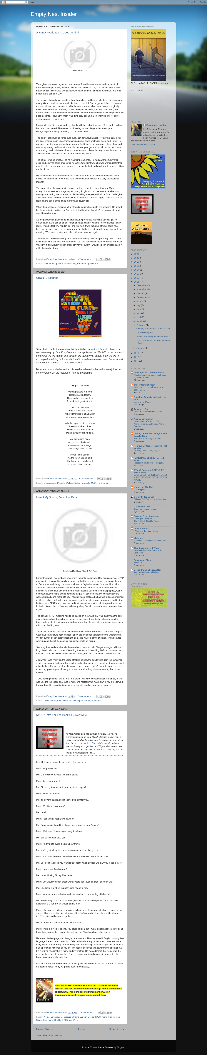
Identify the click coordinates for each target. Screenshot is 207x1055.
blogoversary (50, 483)
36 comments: (85, 696)
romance (81, 263)
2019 (137, 262)
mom (104, 1017)
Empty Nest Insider (54, 14)
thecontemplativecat (144, 385)
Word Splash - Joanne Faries (149, 372)
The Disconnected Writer (147, 548)
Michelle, (57, 369)
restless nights (76, 700)
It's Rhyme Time (142, 506)
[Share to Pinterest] (109, 259)
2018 (137, 266)
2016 (137, 274)
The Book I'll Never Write (66, 1020)
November (142, 289)
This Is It (138, 562)
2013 (137, 353)
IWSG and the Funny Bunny (146, 531)
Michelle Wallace (65, 483)
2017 (137, 270)
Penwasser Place (142, 560)
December (142, 285)
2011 (136, 361)
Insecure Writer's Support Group (91, 743)
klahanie (138, 538)
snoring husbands (92, 700)
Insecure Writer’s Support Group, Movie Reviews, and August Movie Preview (149, 423)
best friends (49, 263)
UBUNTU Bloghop (47, 277)
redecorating (70, 263)
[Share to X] (103, 259)
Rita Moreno (114, 1017)
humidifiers (62, 700)
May (139, 313)
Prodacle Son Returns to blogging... (149, 463)
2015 (137, 278)
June (139, 309)
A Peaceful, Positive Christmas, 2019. (150, 541)
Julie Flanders (141, 528)
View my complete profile (143, 144)
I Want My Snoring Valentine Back (56, 497)
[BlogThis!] (100, 259)
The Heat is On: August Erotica (147, 438)
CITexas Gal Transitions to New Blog (150, 499)
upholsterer (92, 263)
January (141, 348)
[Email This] (97, 259)
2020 (137, 258)
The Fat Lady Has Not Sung (146, 521)
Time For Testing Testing (145, 509)
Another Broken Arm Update (146, 572)
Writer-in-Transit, (99, 349)
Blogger (120, 1047)
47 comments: (85, 259)
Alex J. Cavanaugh (53, 1017)
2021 (137, 254)
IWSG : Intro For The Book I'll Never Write (61, 715)
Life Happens (139, 490)
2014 (137, 282)
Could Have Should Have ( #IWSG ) (149, 412)
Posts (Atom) (55, 1035)
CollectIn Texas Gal (144, 497)
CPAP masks (50, 700)
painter (59, 263)
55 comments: (86, 479)
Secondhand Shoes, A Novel (148, 570)
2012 (137, 357)
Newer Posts (44, 1029)
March (140, 321)
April (139, 317)
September (142, 297)
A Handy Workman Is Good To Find (57, 32)
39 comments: (86, 1013)
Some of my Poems (143, 402)
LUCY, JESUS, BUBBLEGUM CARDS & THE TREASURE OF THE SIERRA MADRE (151, 477)
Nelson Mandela (82, 483)
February (141, 325)
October (141, 293)
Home (81, 1029)
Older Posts (116, 1029)
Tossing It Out (141, 409)
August (140, 301)
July (139, 305)
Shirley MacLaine (44, 1020)
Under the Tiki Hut (143, 487)
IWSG (98, 1017)
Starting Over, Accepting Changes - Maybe (146, 517)
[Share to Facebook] (106, 259)
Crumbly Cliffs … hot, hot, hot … (148, 451)
